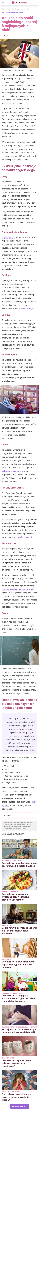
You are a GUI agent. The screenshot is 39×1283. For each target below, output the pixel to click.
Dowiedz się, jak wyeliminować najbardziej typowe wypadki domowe (18, 964)
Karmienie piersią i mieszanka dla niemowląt (19, 1027)
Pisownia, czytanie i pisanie (12, 861)
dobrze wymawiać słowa (13, 471)
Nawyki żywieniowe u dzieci (12, 891)
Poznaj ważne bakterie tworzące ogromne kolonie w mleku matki (19, 1031)
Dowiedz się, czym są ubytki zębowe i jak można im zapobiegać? (17, 1063)
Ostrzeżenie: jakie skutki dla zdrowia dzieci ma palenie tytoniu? (16, 1097)
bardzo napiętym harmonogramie (18, 589)
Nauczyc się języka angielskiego (13, 12)
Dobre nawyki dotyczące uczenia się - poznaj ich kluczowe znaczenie (19, 931)
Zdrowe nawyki (8, 1058)
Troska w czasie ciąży (10, 1092)
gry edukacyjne (28, 309)
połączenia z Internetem (24, 537)
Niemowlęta (6, 925)
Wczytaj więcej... (19, 1106)
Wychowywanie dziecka (20, 9)
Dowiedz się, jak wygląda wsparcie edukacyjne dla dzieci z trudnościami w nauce (19, 998)
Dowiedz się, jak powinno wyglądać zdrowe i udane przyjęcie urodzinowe (15, 897)
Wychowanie (6, 9)
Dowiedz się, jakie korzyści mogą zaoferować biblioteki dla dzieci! (19, 864)
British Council (8, 237)
